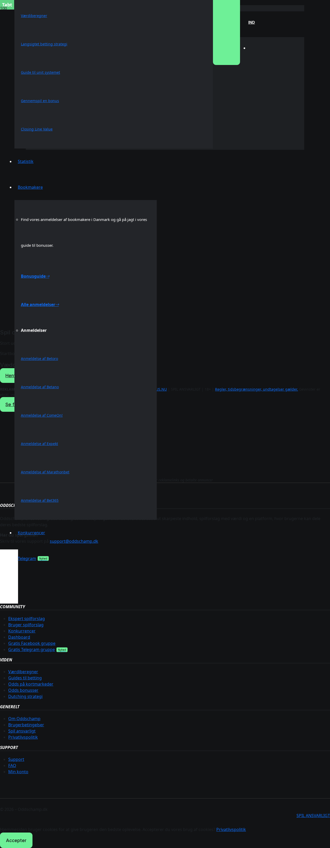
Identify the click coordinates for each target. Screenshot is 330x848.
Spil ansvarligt (22, 731)
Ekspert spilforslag (26, 618)
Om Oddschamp (24, 718)
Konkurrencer (22, 631)
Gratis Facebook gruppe (31, 643)
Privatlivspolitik (23, 737)
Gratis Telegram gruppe (31, 649)
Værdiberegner (23, 671)
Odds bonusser (23, 690)
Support (16, 759)
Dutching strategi (25, 696)
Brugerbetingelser (26, 725)
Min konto (18, 772)
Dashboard (19, 637)
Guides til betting (25, 678)
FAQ (12, 765)
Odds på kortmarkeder (30, 684)
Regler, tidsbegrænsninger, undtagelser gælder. (256, 389)
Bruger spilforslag (26, 625)
